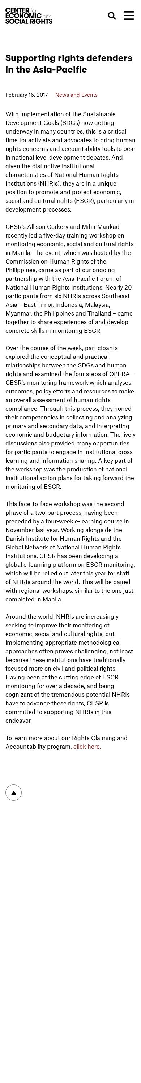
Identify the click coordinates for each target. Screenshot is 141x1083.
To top (13, 792)
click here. (87, 746)
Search (111, 16)
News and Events (76, 94)
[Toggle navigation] (128, 15)
